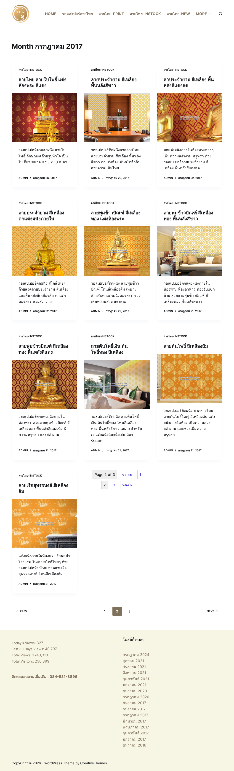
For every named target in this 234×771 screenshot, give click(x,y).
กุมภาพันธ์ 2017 (136, 733)
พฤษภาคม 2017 (136, 727)
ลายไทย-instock (145, 13)
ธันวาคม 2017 (134, 703)
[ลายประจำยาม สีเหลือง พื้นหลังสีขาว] (117, 117)
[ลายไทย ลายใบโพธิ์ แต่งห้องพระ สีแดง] (44, 117)
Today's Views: (24, 643)
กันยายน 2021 (134, 666)
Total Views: (22, 655)
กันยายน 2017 (134, 709)
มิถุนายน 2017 (134, 721)
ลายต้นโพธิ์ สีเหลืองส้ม (186, 346)
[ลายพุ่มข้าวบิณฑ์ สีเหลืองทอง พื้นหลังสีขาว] (189, 250)
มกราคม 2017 (134, 739)
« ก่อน (127, 474)
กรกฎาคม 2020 (136, 697)
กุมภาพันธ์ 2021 (136, 679)
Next (210, 611)
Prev (23, 611)
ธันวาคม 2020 (135, 691)
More (201, 13)
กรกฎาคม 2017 (135, 715)
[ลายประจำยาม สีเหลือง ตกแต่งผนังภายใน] (44, 250)
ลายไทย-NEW (178, 13)
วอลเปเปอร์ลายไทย (77, 13)
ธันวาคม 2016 (134, 745)
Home (50, 13)
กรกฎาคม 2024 (136, 654)
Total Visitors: (23, 661)
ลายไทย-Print (111, 13)
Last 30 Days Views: (28, 649)
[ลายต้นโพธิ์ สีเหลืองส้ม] (189, 378)
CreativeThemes (93, 763)
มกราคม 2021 (134, 684)
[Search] (220, 14)
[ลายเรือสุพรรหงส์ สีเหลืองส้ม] (44, 523)
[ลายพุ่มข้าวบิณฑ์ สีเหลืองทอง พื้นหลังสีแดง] (44, 384)
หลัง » (127, 485)
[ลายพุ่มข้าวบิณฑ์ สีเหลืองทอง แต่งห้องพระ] (117, 250)
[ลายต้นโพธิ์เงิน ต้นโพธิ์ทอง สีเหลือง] (117, 384)
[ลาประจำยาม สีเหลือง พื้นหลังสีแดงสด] (189, 117)
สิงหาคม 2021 (134, 672)
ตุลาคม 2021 (133, 660)
